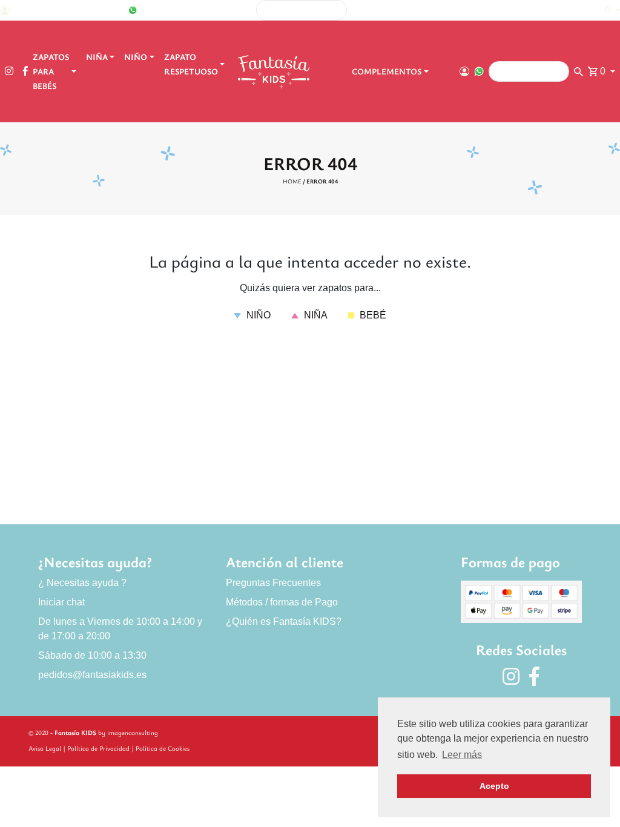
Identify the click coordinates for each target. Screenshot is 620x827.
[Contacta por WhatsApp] (132, 10)
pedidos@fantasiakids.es (92, 675)
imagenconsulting (132, 732)
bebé (371, 315)
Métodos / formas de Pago (282, 602)
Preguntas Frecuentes (273, 583)
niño (257, 315)
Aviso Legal (44, 748)
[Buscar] (469, 10)
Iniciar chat (61, 602)
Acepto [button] (494, 786)
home (292, 181)
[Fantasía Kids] (274, 71)
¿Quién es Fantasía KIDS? (283, 621)
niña (315, 315)
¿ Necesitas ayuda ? (82, 583)
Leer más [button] (462, 755)
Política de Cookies (163, 748)
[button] (606, 10)
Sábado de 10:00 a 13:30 (92, 655)
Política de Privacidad (98, 748)
